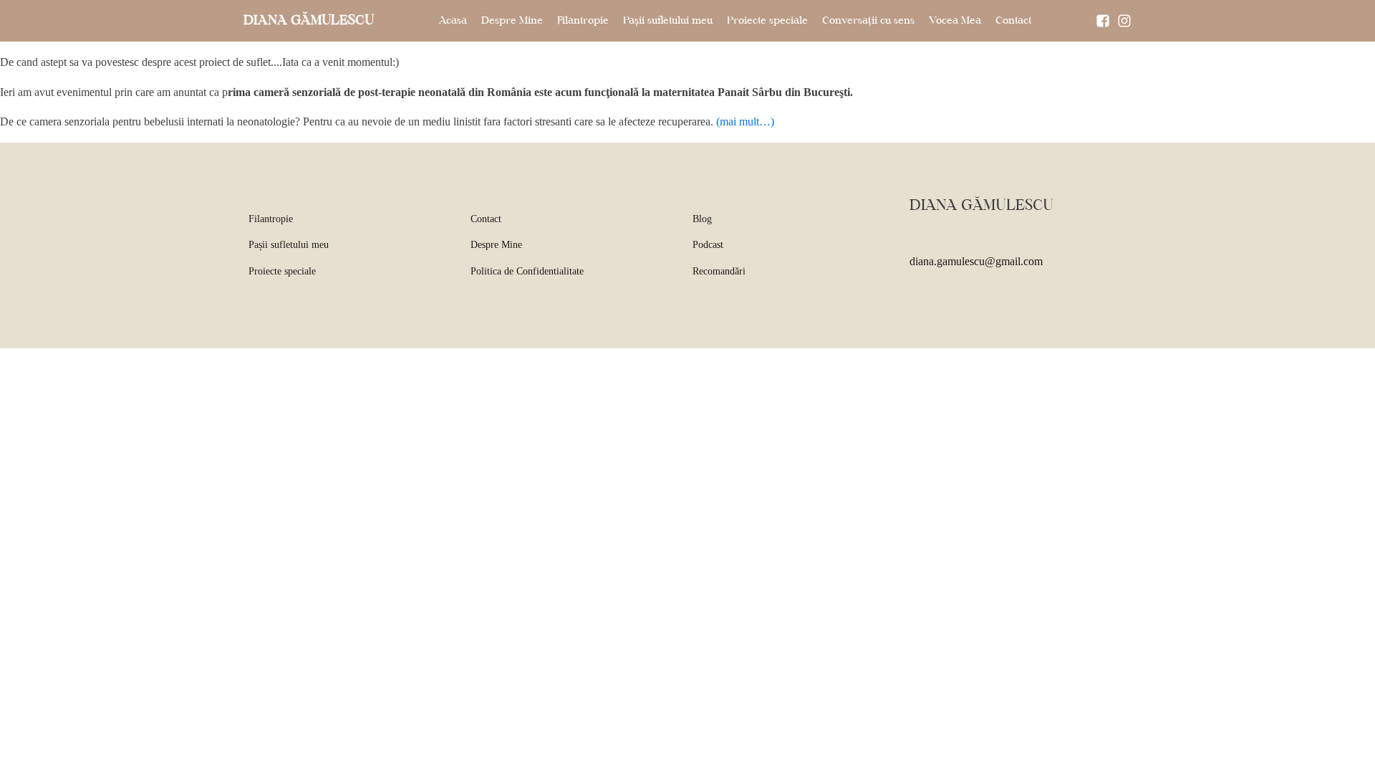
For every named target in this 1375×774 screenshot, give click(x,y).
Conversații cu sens (868, 21)
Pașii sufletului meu (668, 21)
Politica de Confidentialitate (527, 271)
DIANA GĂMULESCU (308, 20)
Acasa (453, 21)
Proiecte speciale (767, 21)
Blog (702, 219)
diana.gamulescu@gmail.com (976, 261)
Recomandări (719, 271)
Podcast (708, 244)
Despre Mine (512, 21)
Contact (1013, 21)
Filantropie (583, 21)
